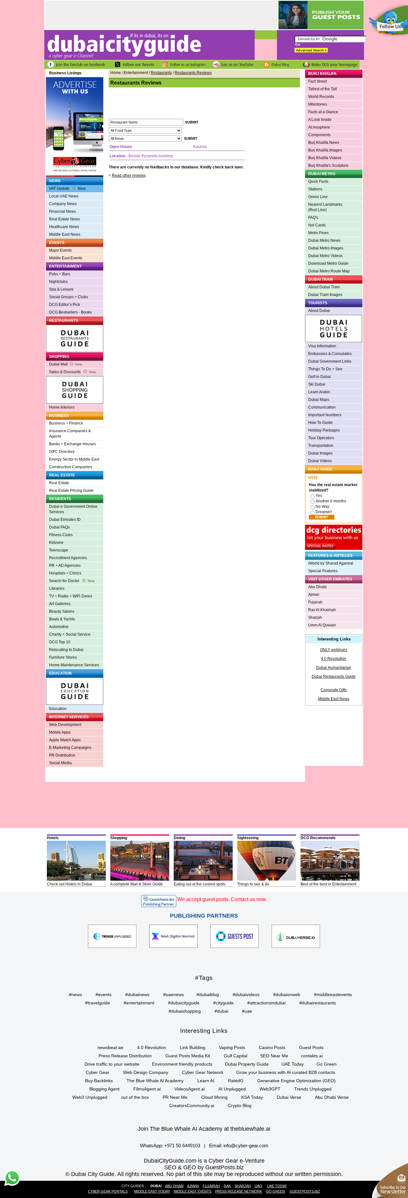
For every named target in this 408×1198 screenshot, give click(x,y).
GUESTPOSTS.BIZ (305, 1191)
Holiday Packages (324, 430)
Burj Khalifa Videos (324, 158)
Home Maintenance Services (74, 665)
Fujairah (315, 602)
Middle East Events (65, 258)
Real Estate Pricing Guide (71, 490)
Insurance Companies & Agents (70, 434)
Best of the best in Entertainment (328, 884)
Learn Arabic (319, 392)
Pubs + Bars (59, 274)
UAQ (258, 1186)
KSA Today (252, 1097)
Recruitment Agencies (68, 558)
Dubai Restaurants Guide (334, 676)
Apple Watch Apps (65, 740)
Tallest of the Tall (322, 89)
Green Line (318, 197)
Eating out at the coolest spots (199, 884)
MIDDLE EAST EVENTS (192, 1191)
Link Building (192, 1047)
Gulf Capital (235, 1055)
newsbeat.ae (110, 1047)
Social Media (60, 763)
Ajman (313, 594)
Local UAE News (63, 196)
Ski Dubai (316, 384)
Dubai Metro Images (325, 248)
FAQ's (313, 217)
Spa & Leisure (61, 289)
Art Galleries (59, 604)
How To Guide (320, 422)
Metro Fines (318, 233)
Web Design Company (145, 1072)
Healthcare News (64, 227)
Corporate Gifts (334, 690)
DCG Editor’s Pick (64, 304)
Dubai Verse (289, 1097)
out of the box (135, 1097)
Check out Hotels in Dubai (69, 884)
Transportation (320, 445)
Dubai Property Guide (247, 1064)
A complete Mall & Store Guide (136, 884)
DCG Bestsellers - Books (70, 312)
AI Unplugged (232, 1088)
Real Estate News (64, 219)
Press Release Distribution (125, 1055)
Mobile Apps (59, 732)
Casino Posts (272, 1047)
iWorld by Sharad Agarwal (330, 563)
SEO (170, 1167)
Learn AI (205, 1080)
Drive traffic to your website (111, 1064)
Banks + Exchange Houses (72, 444)
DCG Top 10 (59, 642)
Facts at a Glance (323, 112)
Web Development (65, 724)
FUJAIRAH (211, 1186)
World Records (321, 96)
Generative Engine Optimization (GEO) (296, 1080)
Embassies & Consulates (330, 353)
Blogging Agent (104, 1088)
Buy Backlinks (99, 1080)
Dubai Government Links (329, 361)
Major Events (60, 250)
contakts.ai (312, 1055)
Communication (322, 407)
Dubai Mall (65, 364)
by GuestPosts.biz (221, 1167)
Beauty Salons (61, 611)
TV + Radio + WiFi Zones (70, 596)
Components (319, 135)
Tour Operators (321, 438)
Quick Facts (318, 181)
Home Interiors (62, 407)
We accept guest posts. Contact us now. (222, 899)
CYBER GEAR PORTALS (107, 1191)
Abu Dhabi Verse (332, 1097)
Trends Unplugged (313, 1088)
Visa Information (322, 346)
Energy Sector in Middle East (74, 459)
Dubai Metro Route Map (329, 271)
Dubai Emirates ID (65, 519)
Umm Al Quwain (322, 625)
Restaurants (161, 72)
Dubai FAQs (59, 527)
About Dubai (319, 310)
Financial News (62, 211)
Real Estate (59, 483)
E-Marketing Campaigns (70, 747)
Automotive (59, 627)
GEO (189, 1167)
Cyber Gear (97, 1072)
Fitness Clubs (61, 535)
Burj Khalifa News (323, 142)
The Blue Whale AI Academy (155, 1080)
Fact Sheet (317, 81)
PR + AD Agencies (65, 565)
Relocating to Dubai (66, 649)
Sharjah (315, 617)
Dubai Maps (318, 399)
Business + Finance (66, 423)
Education (58, 708)
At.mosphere (319, 127)
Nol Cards (317, 225)
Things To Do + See (325, 369)
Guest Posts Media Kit (187, 1055)
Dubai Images (320, 453)
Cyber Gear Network (202, 1072)
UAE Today (292, 1064)
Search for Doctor (72, 581)
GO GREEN (275, 1191)
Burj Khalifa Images (325, 150)
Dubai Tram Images (325, 294)
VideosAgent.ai (189, 1088)
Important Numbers (324, 415)
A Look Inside (320, 119)
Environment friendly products (182, 1064)
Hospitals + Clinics (65, 573)
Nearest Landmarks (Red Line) (325, 207)
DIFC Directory (62, 451)
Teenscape (58, 550)
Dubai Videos (320, 461)
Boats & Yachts (62, 619)
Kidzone (56, 542)
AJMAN (193, 1186)
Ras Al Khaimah (322, 610)
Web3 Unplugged (89, 1097)
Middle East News (64, 234)
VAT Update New (67, 188)
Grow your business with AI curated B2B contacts (285, 1072)
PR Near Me (175, 1097)
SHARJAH (243, 1186)
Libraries (56, 588)
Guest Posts (311, 1047)
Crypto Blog (239, 1105)
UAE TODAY (277, 1186)
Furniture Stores (63, 657)
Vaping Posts (232, 1047)
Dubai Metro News (324, 240)
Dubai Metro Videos (325, 256)
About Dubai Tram (324, 287)
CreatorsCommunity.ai (191, 1105)
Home (115, 72)
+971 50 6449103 (182, 1145)
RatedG (236, 1080)
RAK (227, 1186)
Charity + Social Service (70, 634)
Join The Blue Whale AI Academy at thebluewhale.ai (204, 1129)
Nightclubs (58, 281)
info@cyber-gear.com (245, 1145)
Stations (315, 189)
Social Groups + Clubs (68, 297)
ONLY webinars (333, 649)
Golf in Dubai (319, 376)
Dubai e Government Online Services (73, 509)
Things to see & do (253, 884)
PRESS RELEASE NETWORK (238, 1191)
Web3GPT (269, 1088)
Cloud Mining (214, 1097)
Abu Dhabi (317, 587)
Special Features (323, 571)
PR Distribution (62, 755)
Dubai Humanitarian (333, 667)
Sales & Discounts (72, 372)
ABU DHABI (174, 1186)
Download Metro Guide (328, 263)
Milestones (317, 104)
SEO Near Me (274, 1055)
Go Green (327, 1064)
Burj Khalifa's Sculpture (328, 165)
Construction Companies (70, 467)
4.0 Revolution (333, 658)
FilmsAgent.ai (147, 1088)
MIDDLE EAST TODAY (152, 1191)
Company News (63, 204)
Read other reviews (129, 175)
